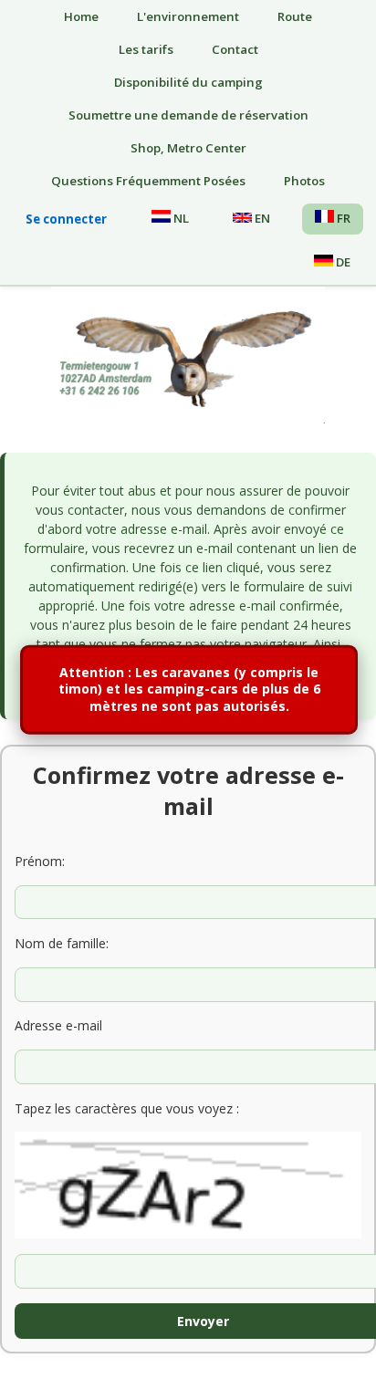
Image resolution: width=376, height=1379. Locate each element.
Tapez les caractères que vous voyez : (127, 1108)
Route (294, 16)
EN (261, 218)
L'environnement (188, 16)
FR (342, 218)
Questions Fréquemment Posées (148, 180)
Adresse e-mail (58, 1025)
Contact (235, 49)
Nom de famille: (62, 943)
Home (81, 16)
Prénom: (40, 861)
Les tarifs (146, 49)
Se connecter (66, 219)
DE (341, 262)
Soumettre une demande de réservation (188, 115)
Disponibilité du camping (188, 82)
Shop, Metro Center (188, 148)
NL (180, 218)
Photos (304, 180)
